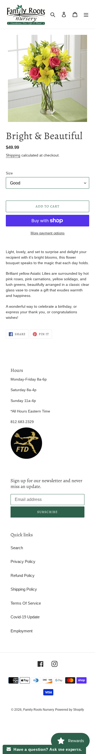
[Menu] (86, 14)
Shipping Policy (24, 589)
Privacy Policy (23, 561)
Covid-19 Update (25, 617)
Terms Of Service (26, 603)
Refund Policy (23, 575)
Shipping (13, 155)
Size (9, 173)
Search (17, 548)
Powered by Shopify (69, 710)
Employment (21, 631)
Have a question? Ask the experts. (46, 749)
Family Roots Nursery (38, 710)
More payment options (48, 233)
